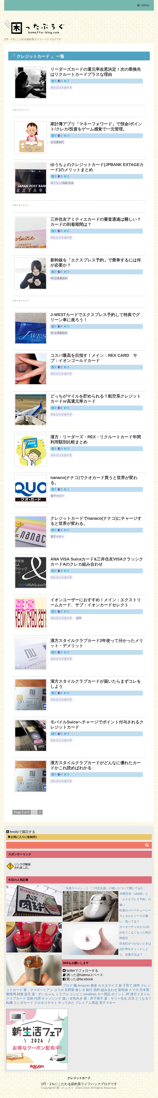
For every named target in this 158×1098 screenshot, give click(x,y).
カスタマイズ (108, 985)
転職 (9, 1002)
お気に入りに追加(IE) (23, 836)
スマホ (134, 990)
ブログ (68, 985)
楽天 (27, 994)
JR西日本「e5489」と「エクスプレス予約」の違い (135, 899)
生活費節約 (57, 142)
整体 (94, 985)
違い (65, 998)
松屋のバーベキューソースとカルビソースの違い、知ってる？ (135, 916)
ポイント (117, 994)
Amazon (84, 985)
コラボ (59, 990)
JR (127, 994)
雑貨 (20, 994)
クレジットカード (61, 87)
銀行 (89, 990)
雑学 (78, 618)
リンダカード (23, 1002)
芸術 (30, 998)
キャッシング (51, 998)
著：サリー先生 (115, 998)
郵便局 (11, 994)
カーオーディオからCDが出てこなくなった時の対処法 (135, 932)
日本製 (144, 990)
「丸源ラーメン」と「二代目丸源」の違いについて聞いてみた (103, 888)
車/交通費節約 (59, 278)
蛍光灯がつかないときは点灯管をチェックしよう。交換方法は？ (135, 949)
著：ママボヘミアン (38, 990)
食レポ (80, 990)
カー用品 (103, 994)
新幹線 (123, 990)
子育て (127, 985)
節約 (96, 990)
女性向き (76, 998)
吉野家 (69, 990)
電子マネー (57, 495)
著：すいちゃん (43, 994)
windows (90, 994)
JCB (131, 998)
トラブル (62, 994)
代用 (37, 998)
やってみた (66, 1002)
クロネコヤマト (45, 1002)
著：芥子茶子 (93, 998)
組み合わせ (109, 990)
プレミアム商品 (86, 1002)
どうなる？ (143, 998)
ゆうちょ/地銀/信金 (62, 182)
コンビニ (76, 994)
